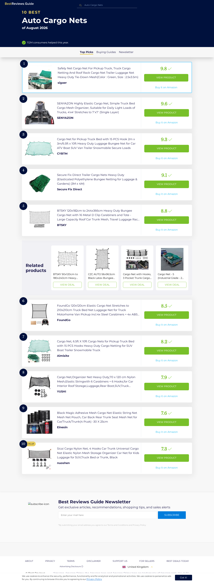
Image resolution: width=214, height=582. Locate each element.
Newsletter (126, 52)
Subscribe (171, 515)
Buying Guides (106, 52)
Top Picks (86, 52)
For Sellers (146, 561)
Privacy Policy (94, 579)
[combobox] (107, 5)
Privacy (50, 561)
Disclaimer (94, 561)
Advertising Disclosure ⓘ (71, 566)
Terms (71, 561)
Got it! (183, 577)
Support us (120, 561)
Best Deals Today (178, 561)
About (29, 561)
